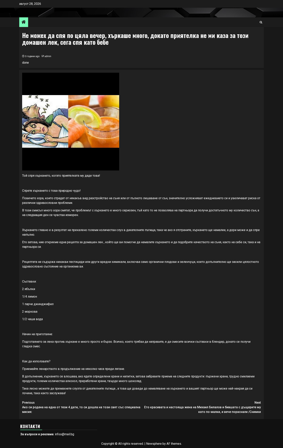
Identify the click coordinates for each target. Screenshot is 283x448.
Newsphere (154, 443)
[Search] (261, 22)
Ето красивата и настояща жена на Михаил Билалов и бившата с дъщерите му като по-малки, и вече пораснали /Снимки (202, 407)
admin (47, 56)
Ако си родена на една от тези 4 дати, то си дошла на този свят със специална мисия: (81, 407)
